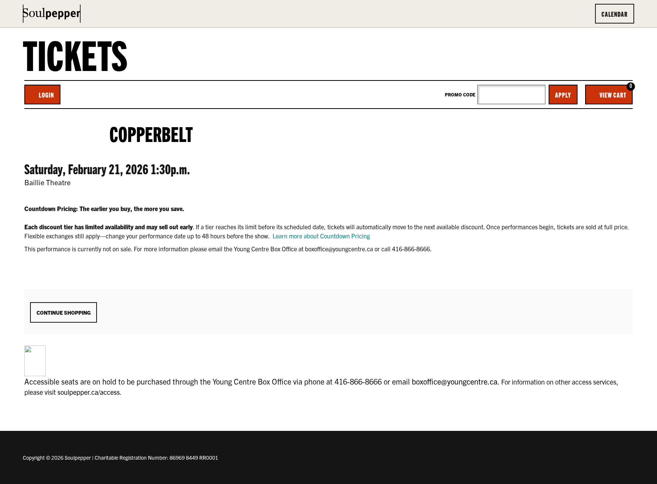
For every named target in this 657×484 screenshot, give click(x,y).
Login (46, 94)
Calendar (614, 13)
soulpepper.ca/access (88, 392)
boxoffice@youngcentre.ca (454, 381)
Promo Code (460, 94)
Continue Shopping (63, 312)
